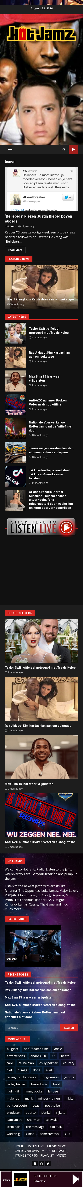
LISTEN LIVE (35, 1146)
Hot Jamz (10, 226)
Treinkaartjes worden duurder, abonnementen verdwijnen (15, 452)
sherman (33, 1120)
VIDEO (61, 1155)
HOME (19, 1146)
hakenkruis (39, 1084)
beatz (65, 1056)
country (68, 1063)
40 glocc (12, 1049)
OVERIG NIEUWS (27, 1151)
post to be (52, 1105)
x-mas (29, 1134)
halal (56, 1084)
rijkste (60, 1112)
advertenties (16, 1056)
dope (36, 1070)
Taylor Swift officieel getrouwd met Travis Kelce (15, 333)
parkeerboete (17, 1105)
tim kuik (56, 1127)
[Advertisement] (41, 89)
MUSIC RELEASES (54, 1151)
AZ (53, 1056)
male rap (13, 1098)
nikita (69, 1098)
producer (13, 1112)
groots (69, 1077)
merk (29, 1098)
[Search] (64, 149)
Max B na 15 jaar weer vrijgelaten (15, 381)
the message (35, 1127)
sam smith (14, 1120)
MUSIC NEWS (57, 1146)
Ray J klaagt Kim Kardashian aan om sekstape (15, 357)
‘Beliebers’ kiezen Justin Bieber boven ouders (41, 189)
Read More (15, 250)
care (10, 1063)
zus (67, 1134)
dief (9, 1070)
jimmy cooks (33, 1091)
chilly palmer (48, 1063)
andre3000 (38, 1056)
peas (35, 1105)
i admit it (13, 1091)
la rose (53, 1091)
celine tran (26, 1063)
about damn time (36, 1049)
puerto (31, 1112)
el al (49, 1070)
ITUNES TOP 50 (26, 1155)
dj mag (22, 1070)
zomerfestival (49, 1134)
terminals (13, 1127)
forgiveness (50, 1077)
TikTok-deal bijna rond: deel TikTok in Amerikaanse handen (15, 476)
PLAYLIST (47, 1155)
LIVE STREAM (73, 149)
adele (58, 1049)
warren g (13, 1134)
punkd (46, 1112)
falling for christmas (21, 1077)
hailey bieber (16, 1084)
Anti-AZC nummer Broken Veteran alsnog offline (15, 404)
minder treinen (49, 1098)
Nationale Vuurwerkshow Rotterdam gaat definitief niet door (15, 428)
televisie (52, 1120)
